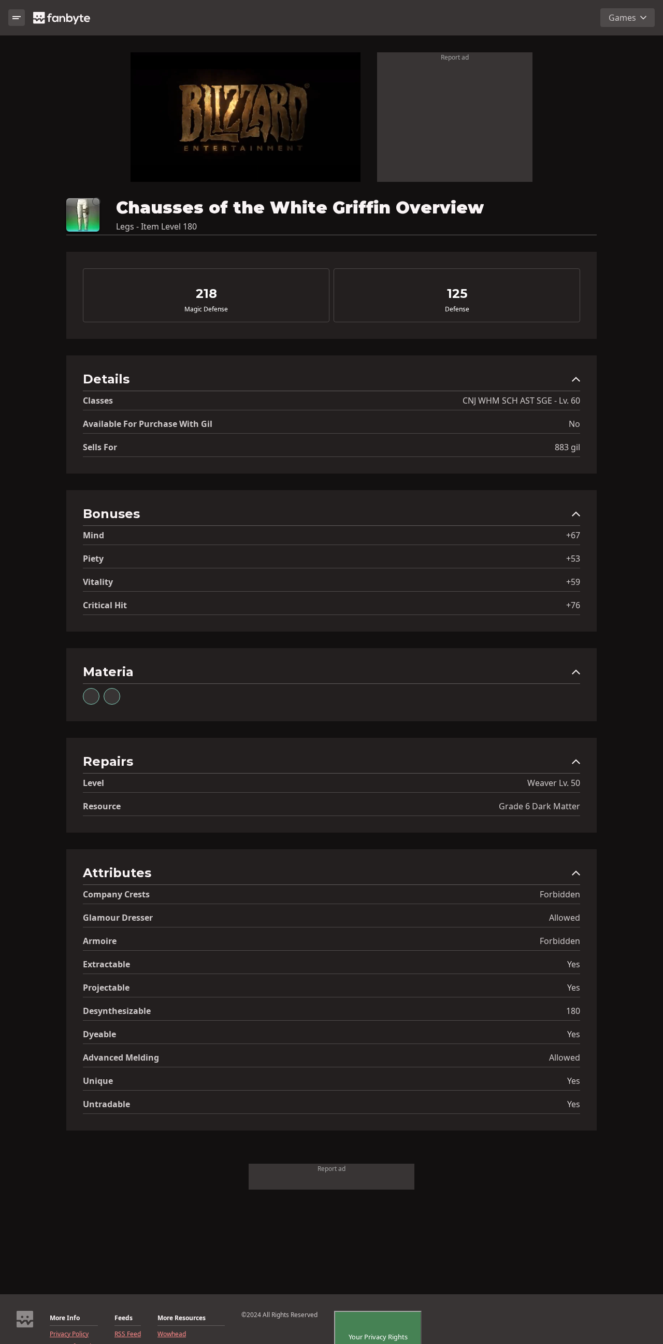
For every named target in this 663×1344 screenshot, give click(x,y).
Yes (573, 964)
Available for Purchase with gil (147, 424)
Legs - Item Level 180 (156, 226)
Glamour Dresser (118, 917)
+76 (573, 605)
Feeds (123, 1318)
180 (573, 1011)
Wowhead (171, 1334)
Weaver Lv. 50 (553, 783)
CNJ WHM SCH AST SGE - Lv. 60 (521, 400)
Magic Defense (206, 309)
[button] (331, 381)
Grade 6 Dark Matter (539, 806)
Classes (98, 400)
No (574, 424)
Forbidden (560, 894)
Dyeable (99, 1034)
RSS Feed (127, 1334)
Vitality (98, 582)
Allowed (564, 917)
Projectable (106, 987)
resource (102, 806)
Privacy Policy (69, 1334)
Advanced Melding (121, 1057)
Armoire (100, 941)
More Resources (181, 1318)
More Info (65, 1318)
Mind (93, 535)
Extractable (106, 964)
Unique (98, 1081)
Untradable (106, 1104)
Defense (457, 309)
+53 (573, 558)
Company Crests (116, 894)
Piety (93, 558)
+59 (573, 582)
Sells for (100, 447)
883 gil (567, 447)
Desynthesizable (117, 1011)
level (93, 783)
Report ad (455, 57)
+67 (573, 535)
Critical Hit (105, 605)
